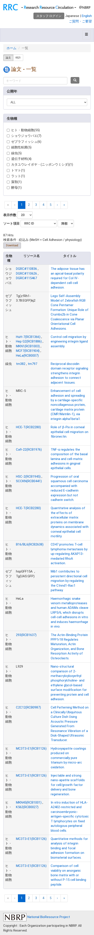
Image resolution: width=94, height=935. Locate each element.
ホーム (11, 48)
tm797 (32, 364)
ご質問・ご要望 (80, 21)
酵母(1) (16, 188)
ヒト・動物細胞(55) (25, 130)
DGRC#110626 (26, 273)
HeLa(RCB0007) (27, 356)
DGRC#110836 (26, 269)
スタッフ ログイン (48, 16)
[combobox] (35, 80)
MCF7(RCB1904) (28, 351)
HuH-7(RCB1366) (28, 337)
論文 (8, 57)
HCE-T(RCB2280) (28, 427)
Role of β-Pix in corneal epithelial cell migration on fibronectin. (69, 431)
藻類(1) (16, 182)
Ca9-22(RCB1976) (29, 450)
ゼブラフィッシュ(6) (26, 142)
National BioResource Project (48, 917)
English (87, 16)
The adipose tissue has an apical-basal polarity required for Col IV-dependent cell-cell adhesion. (68, 278)
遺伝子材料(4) (21, 159)
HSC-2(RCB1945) (28, 476)
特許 (18, 57)
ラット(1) (18, 176)
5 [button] (50, 205)
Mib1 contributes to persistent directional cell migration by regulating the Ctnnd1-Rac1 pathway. (69, 580)
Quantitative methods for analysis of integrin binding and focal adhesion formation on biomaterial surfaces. (69, 848)
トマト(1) (18, 170)
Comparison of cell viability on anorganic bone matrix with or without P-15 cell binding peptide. (68, 875)
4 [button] (43, 205)
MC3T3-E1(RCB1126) (31, 748)
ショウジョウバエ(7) (26, 136)
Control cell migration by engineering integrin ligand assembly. (69, 341)
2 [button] (29, 205)
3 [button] (36, 205)
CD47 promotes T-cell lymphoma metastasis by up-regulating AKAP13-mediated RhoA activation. (69, 553)
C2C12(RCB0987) (28, 707)
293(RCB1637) (26, 635)
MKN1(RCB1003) (28, 346)
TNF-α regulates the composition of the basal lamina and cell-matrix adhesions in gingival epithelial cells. (69, 459)
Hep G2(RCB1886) (29, 341)
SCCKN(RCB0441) (29, 481)
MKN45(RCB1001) (29, 802)
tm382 (20, 364)
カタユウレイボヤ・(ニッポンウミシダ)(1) (42, 164)
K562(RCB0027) (27, 807)
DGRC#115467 (26, 278)
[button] (57, 205)
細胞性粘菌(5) (21, 147)
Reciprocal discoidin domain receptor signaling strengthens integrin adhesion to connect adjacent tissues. (69, 373)
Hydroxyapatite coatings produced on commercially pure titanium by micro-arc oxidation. (68, 758)
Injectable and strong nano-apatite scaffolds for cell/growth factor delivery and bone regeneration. (68, 785)
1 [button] (22, 205)
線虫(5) (16, 153)
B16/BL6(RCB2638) (30, 544)
